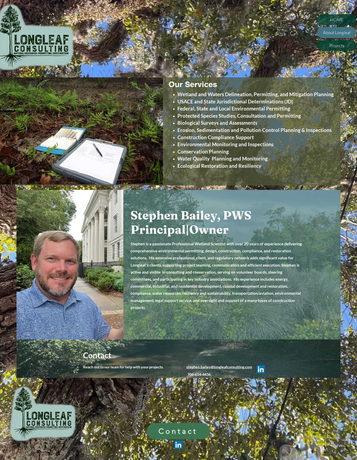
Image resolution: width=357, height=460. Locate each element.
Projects (336, 45)
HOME (336, 19)
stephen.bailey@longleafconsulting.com (219, 367)
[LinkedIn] (261, 369)
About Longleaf (337, 32)
